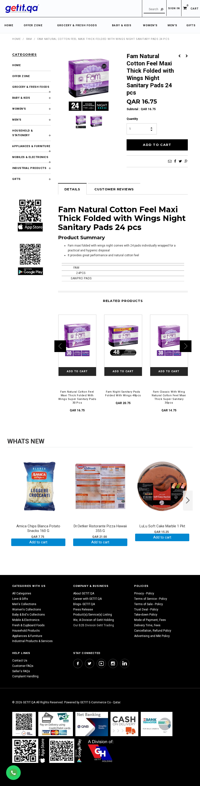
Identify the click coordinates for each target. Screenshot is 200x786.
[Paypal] (24, 724)
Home (16, 39)
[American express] (124, 724)
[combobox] (154, 9)
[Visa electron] (156, 724)
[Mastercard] (91, 724)
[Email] (169, 161)
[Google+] (186, 161)
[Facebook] (175, 161)
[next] (188, 501)
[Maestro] (29, 750)
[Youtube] (101, 663)
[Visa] (55, 724)
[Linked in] (124, 663)
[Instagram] (113, 663)
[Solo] (66, 750)
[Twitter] (180, 161)
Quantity (132, 119)
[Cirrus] (100, 750)
